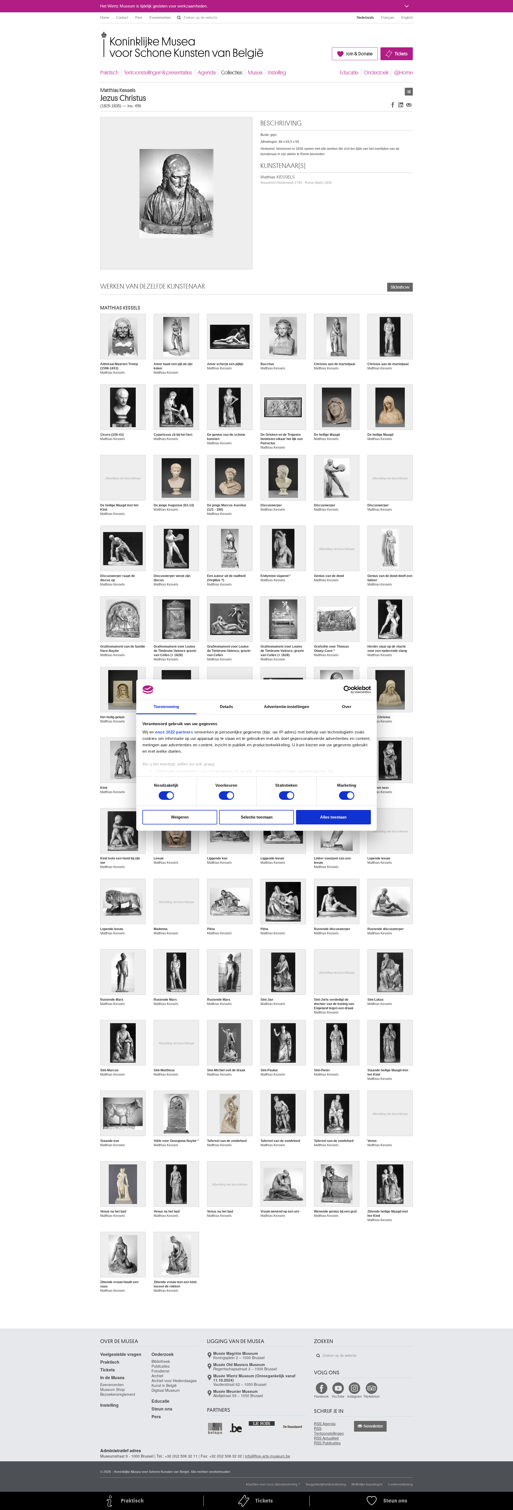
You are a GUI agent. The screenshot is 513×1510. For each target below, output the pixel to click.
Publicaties (160, 1366)
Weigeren (180, 817)
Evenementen (160, 18)
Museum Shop (112, 1389)
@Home (403, 72)
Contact (122, 18)
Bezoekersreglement (117, 1394)
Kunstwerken (409, 91)
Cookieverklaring (400, 1484)
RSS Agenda (325, 1423)
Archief (157, 1375)
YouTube (338, 1396)
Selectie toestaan (257, 817)
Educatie (349, 72)
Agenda (207, 72)
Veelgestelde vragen (120, 1354)
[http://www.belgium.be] (236, 1428)
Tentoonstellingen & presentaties (158, 72)
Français (387, 18)
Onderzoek (376, 72)
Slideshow (400, 287)
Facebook (321, 1396)
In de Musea (112, 1377)
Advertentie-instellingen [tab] (286, 706)
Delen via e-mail (409, 105)
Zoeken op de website (179, 17)
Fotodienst (160, 1370)
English (407, 18)
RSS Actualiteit (326, 1438)
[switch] (226, 795)
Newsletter (373, 1426)
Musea (255, 72)
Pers (138, 18)
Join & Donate (359, 53)
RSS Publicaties (327, 1442)
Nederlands (365, 18)
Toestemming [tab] (166, 706)
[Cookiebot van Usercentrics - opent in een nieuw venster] (347, 690)
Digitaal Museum (165, 1390)
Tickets (401, 53)
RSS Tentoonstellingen (329, 1431)
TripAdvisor (371, 1396)
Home (104, 18)
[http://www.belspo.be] (215, 1428)
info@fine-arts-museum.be (267, 1456)
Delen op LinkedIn (401, 105)
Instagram (354, 1396)
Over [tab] (346, 706)
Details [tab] (226, 706)
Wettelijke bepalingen (367, 1484)
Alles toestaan (333, 817)
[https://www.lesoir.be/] (262, 1423)
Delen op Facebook (393, 105)
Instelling (277, 72)
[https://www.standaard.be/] (292, 1426)
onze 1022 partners (174, 732)
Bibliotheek (160, 1361)
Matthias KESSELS (296, 180)
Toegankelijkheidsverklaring (325, 1484)
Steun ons (161, 1409)
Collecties (231, 72)
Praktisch (109, 72)
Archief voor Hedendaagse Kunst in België (174, 1383)
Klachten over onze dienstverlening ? (273, 1484)
